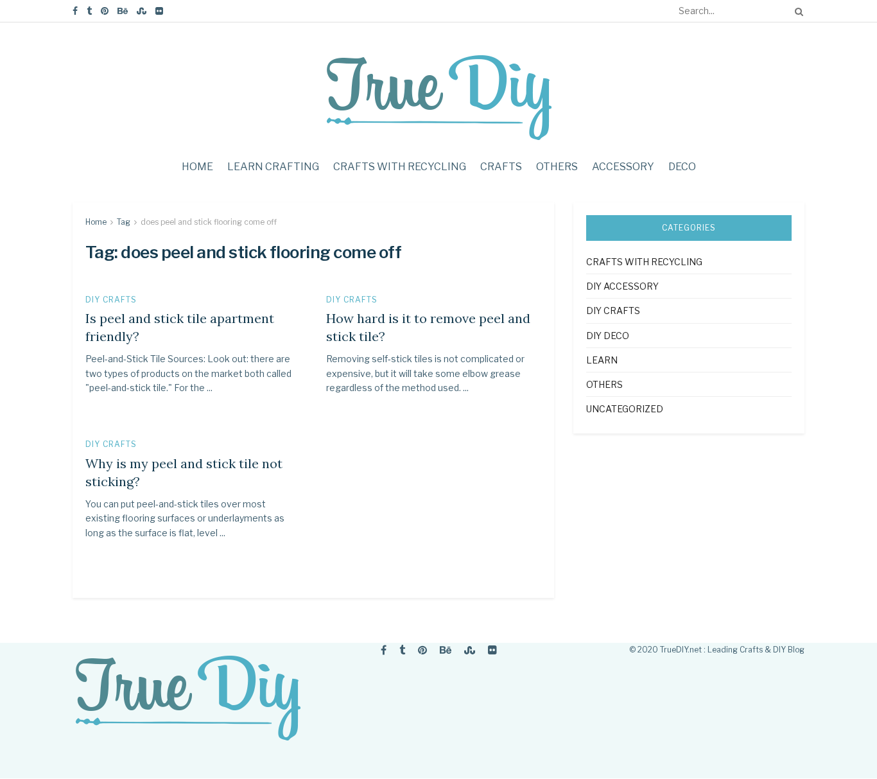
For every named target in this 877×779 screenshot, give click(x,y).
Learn (602, 359)
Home (197, 167)
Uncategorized (624, 408)
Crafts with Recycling (399, 167)
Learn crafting (273, 167)
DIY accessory (622, 286)
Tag (123, 222)
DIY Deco (607, 335)
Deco (682, 167)
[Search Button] (796, 11)
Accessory (623, 167)
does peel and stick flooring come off (209, 222)
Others (557, 167)
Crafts (501, 167)
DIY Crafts (111, 300)
